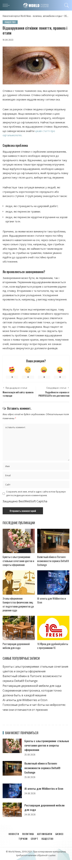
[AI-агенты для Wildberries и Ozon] (53, 582)
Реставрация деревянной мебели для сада (16, 646)
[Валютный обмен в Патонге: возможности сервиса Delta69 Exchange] (53, 541)
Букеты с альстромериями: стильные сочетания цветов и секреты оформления (18, 561)
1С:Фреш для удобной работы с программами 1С (52, 646)
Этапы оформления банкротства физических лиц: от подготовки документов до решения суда (18, 604)
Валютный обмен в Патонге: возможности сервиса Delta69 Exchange (53, 561)
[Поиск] (66, 5)
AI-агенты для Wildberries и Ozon (25, 700)
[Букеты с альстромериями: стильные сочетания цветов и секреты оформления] (19, 541)
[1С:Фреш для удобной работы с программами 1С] (53, 628)
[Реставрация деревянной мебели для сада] (19, 628)
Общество (10, 22)
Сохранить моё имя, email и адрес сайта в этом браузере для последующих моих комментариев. (36, 493)
